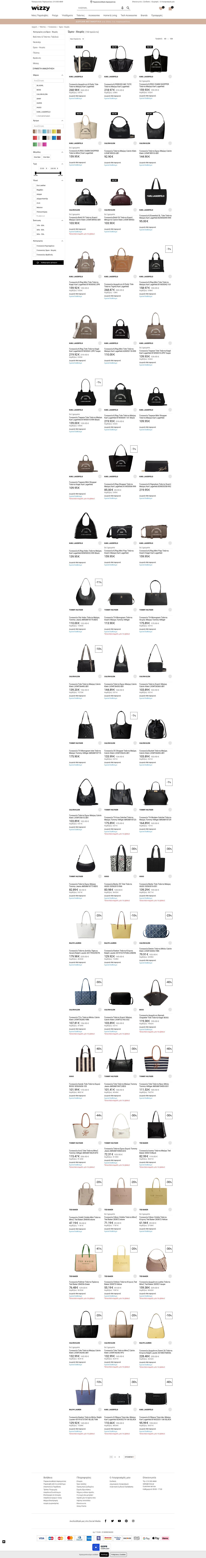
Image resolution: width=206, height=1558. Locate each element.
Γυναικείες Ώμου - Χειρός (46, 250)
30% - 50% (40, 230)
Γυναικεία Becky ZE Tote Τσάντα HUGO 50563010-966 (118, 885)
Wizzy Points (81, 1506)
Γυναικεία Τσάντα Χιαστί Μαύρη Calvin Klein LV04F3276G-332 (118, 1018)
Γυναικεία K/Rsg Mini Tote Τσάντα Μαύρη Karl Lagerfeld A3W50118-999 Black (120, 350)
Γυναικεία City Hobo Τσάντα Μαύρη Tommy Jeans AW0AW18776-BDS (84, 618)
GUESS (39, 103)
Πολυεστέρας (42, 212)
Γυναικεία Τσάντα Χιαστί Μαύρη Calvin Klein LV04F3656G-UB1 (153, 685)
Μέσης (36, 63)
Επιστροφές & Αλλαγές (52, 1495)
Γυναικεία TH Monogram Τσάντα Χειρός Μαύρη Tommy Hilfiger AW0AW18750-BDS (153, 618)
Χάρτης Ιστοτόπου (83, 1500)
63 (165, 39)
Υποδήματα (67, 15)
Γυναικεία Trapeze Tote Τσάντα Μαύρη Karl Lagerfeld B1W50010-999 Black (85, 418)
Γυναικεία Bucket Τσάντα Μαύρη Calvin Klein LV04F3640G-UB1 (153, 752)
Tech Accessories (129, 15)
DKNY (39, 99)
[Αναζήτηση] (128, 8)
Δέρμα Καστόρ (42, 199)
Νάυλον (40, 207)
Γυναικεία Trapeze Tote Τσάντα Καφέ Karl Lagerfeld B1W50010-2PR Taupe (155, 352)
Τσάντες (81, 15)
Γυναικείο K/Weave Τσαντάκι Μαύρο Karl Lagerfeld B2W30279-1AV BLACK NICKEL (120, 1418)
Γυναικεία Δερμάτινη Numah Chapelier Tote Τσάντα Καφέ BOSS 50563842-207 (154, 1016)
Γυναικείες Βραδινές (45, 255)
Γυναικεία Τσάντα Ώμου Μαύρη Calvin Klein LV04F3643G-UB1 (120, 685)
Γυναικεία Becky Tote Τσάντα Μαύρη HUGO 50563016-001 (155, 885)
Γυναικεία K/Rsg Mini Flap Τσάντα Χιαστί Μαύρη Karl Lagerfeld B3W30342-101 (119, 552)
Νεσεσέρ (37, 42)
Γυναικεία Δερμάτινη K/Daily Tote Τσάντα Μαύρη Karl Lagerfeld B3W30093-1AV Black (83, 85)
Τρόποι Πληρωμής (50, 1490)
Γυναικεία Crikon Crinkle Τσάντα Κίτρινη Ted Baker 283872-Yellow (153, 1218)
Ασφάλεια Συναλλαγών (52, 1492)
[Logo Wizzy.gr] (40, 8)
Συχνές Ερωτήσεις (84, 1490)
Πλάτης (36, 53)
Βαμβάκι (40, 190)
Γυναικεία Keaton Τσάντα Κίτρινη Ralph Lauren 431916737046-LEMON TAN (120, 952)
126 (171, 39)
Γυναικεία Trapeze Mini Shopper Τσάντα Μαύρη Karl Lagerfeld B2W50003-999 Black (153, 416)
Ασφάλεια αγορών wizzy (53, 1498)
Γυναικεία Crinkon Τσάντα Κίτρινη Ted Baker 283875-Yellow (120, 1283)
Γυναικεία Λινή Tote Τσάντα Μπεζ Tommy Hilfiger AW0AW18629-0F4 (83, 1152)
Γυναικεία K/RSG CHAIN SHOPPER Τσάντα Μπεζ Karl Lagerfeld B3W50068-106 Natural (84, 152)
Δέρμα (39, 194)
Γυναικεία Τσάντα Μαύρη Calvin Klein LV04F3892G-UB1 (120, 152)
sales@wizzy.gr (148, 1484)
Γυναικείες (52, 27)
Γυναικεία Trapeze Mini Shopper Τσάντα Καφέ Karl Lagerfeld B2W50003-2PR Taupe (82, 483)
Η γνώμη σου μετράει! (85, 1495)
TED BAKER (143, 1143)
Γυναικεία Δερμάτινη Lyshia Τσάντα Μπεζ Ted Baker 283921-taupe (154, 1283)
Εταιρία (79, 1481)
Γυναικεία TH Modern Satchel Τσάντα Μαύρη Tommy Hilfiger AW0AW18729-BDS (155, 818)
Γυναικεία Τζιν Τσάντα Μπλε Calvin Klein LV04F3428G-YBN (84, 1018)
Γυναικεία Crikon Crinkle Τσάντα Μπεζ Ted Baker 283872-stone (120, 1218)
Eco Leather (41, 185)
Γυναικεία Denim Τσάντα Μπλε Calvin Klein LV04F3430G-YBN (155, 950)
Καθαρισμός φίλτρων (49, 262)
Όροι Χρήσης (81, 1484)
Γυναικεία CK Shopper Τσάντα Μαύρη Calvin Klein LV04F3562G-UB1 (120, 752)
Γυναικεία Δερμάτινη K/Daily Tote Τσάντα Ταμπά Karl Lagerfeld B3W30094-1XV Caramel (118, 285)
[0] (161, 9)
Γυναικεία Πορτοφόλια (45, 246)
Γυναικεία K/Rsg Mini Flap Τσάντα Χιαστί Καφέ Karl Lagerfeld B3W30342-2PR (154, 552)
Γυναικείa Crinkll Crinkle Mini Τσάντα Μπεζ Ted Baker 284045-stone (84, 1218)
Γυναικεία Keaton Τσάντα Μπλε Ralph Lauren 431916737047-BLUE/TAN (85, 1418)
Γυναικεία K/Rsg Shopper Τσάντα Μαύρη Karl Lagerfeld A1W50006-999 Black (120, 485)
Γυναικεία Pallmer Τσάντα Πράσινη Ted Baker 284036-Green (84, 1283)
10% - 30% (40, 225)
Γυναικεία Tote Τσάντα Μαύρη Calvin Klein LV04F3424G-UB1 (85, 1351)
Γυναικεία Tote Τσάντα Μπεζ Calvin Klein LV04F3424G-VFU (119, 1351)
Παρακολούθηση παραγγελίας (104, 2)
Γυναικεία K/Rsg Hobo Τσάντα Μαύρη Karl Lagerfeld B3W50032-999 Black (85, 552)
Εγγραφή (155, 2)
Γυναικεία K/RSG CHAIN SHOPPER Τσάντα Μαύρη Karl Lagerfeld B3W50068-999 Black (154, 85)
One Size (37, 157)
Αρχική (34, 27)
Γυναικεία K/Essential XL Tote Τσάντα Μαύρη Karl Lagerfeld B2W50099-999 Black (155, 216)
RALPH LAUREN (75, 943)
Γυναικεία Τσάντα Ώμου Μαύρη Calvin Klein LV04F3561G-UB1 (85, 816)
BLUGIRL (40, 85)
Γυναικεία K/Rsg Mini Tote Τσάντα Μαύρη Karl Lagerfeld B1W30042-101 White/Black (155, 283)
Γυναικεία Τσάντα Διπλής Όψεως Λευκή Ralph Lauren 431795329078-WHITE (84, 952)
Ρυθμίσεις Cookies (118, 1555)
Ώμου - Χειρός (39, 47)
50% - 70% (40, 234)
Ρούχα (55, 15)
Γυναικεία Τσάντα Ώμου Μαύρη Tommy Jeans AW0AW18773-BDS (83, 885)
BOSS (39, 90)
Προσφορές (157, 15)
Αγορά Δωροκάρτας (51, 1503)
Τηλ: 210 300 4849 (150, 1481)
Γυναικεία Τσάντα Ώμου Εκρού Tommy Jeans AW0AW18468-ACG (120, 1150)
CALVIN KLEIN (42, 94)
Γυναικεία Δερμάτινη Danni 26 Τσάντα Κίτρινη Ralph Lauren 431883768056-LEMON (155, 1351)
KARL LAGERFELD (43, 112)
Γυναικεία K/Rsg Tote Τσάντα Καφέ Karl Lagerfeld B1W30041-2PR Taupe (84, 350)
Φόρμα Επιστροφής (51, 1500)
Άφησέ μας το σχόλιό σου (86, 1498)
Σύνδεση (146, 2)
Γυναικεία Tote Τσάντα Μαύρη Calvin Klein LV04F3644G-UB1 (85, 685)
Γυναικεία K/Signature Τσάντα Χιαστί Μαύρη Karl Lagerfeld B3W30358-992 (155, 485)
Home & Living (110, 15)
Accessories (94, 15)
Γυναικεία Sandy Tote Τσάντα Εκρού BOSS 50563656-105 (84, 1085)
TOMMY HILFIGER (76, 610)
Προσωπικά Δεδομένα (85, 1487)
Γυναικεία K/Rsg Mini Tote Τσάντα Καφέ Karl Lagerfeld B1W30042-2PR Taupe (84, 283)
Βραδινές (37, 58)
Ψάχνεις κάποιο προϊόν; (85, 1492)
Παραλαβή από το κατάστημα (54, 1484)
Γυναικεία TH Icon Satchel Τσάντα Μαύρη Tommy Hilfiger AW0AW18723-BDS (120, 818)
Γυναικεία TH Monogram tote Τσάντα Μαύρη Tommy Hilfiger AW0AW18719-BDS (85, 752)
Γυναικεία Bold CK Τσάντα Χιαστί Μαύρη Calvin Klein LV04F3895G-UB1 (85, 218)
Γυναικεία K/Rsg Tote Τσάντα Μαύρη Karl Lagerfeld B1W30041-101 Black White (120, 416)
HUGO (39, 107)
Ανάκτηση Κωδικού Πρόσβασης (121, 1487)
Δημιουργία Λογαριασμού (119, 1484)
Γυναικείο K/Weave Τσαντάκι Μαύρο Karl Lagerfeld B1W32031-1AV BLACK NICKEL (155, 1418)
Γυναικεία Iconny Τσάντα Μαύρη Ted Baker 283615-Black (155, 1152)
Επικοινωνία (137, 2)
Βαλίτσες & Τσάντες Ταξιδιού (46, 37)
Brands (144, 15)
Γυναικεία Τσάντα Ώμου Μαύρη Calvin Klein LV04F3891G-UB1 (155, 152)
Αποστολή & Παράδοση (52, 1487)
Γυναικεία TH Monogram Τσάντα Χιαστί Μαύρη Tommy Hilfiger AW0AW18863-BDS (118, 618)
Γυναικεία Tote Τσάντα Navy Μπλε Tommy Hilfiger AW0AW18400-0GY (154, 1085)
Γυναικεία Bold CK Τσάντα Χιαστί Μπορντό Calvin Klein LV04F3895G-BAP (119, 218)
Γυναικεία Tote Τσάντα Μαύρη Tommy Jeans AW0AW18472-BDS (120, 1085)
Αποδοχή (104, 1555)
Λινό (38, 203)
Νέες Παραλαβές (39, 15)
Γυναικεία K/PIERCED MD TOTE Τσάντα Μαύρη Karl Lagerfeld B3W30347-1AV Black (117, 85)
